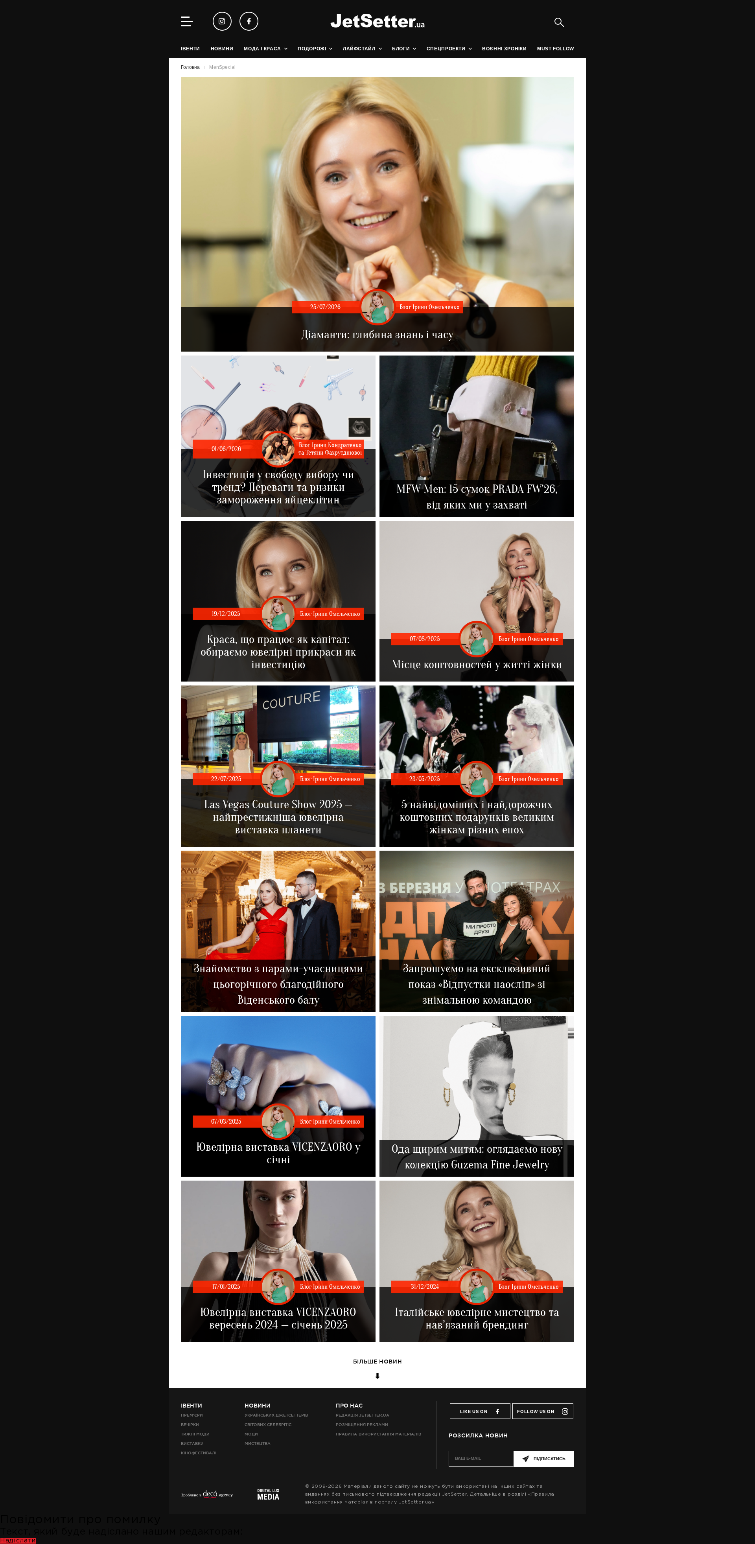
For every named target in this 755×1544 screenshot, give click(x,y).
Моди (251, 1434)
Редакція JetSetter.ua (362, 1415)
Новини (258, 1405)
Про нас (349, 1405)
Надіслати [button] (18, 1541)
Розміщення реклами (362, 1424)
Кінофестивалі (198, 1453)
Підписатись (549, 1458)
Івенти (191, 1405)
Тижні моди (195, 1434)
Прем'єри (192, 1415)
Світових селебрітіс (268, 1424)
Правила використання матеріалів (378, 1434)
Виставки (192, 1443)
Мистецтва (258, 1443)
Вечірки (190, 1424)
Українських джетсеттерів (276, 1415)
